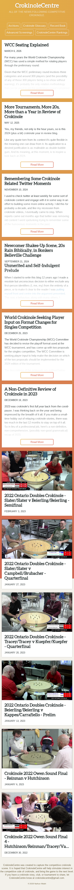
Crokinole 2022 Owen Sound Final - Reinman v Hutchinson (36, 776)
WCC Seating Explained (26, 45)
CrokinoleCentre (37, 5)
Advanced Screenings (19, 32)
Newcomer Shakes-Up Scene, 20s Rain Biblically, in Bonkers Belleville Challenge (34, 250)
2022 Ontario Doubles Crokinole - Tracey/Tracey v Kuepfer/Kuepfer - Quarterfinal (36, 641)
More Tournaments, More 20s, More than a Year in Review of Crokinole (32, 112)
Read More (37, 92)
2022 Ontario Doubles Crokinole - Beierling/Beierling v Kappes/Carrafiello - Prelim (35, 710)
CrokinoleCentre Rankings (52, 32)
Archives (13, 25)
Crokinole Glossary (34, 25)
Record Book (58, 25)
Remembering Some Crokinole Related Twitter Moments (32, 181)
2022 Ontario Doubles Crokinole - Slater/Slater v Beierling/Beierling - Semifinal (36, 500)
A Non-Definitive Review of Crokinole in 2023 (30, 391)
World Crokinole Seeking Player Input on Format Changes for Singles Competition (34, 322)
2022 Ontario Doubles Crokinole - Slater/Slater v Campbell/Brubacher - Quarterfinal (35, 570)
